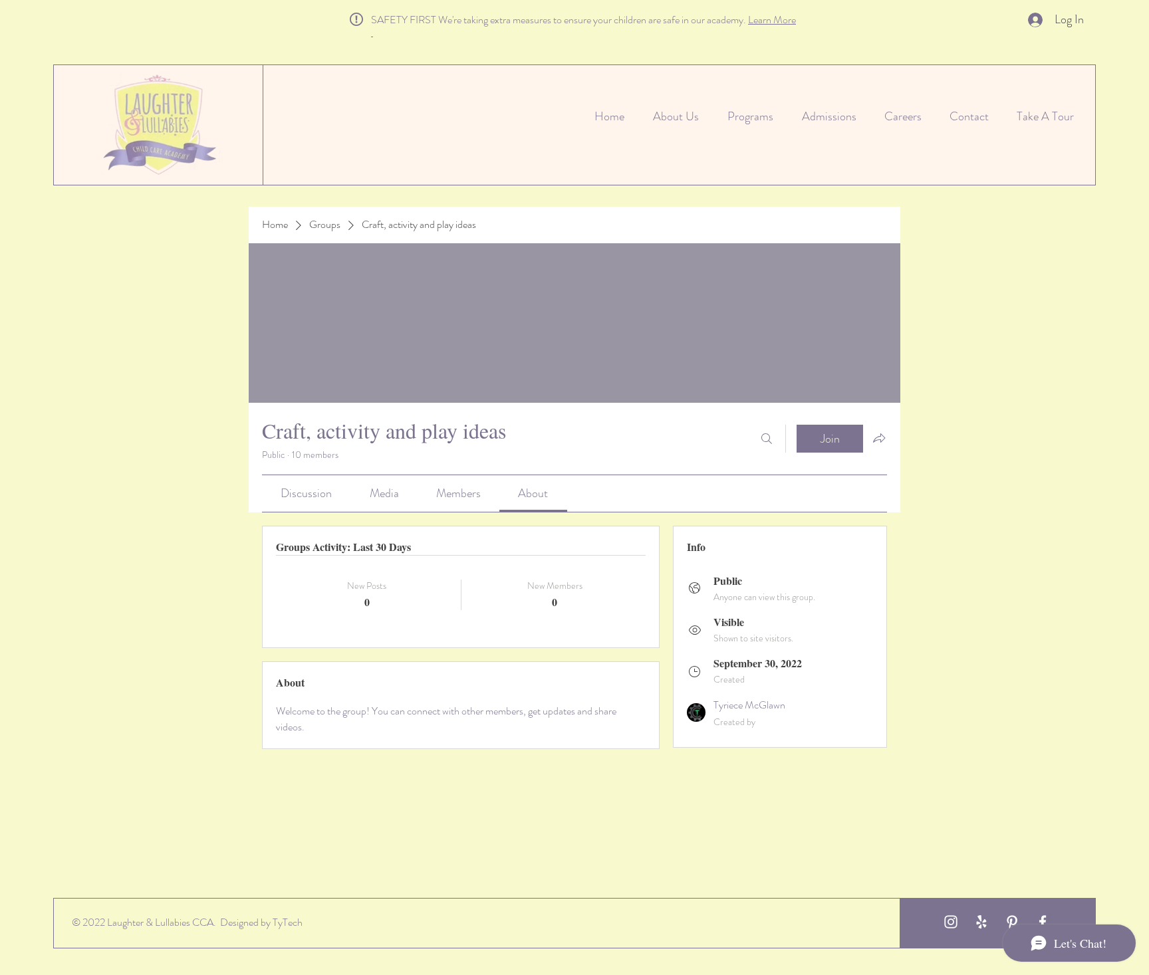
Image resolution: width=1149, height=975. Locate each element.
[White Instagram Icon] (950, 921)
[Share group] (879, 438)
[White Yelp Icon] (981, 921)
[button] (378, 32)
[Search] (767, 439)
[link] (306, 493)
